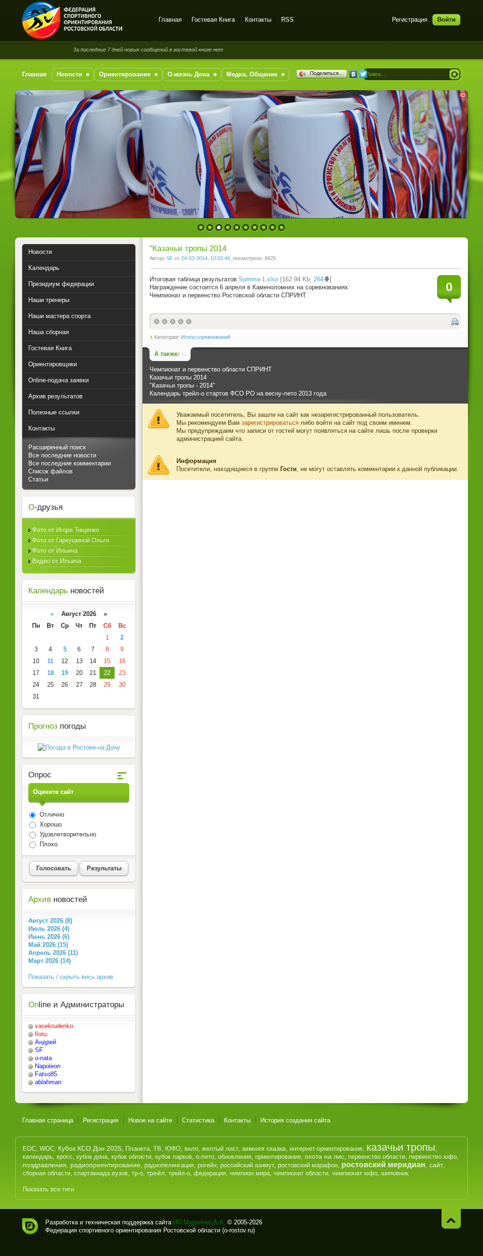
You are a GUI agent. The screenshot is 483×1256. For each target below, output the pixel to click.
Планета (137, 1148)
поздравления (45, 1165)
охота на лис (324, 1156)
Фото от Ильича (54, 550)
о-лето (205, 1156)
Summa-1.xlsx (258, 279)
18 (50, 672)
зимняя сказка (264, 1148)
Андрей (45, 1041)
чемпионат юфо (354, 1173)
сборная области (46, 1173)
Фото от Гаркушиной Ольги (70, 540)
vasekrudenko (54, 1025)
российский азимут (247, 1165)
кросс (65, 1156)
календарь (38, 1156)
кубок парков (173, 1156)
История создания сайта (295, 1120)
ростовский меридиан (383, 1165)
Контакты (258, 19)
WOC (47, 1148)
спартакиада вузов (101, 1173)
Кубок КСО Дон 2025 (90, 1148)
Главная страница (47, 1120)
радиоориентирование (105, 1165)
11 (50, 661)
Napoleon (47, 1066)
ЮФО (173, 1148)
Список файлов (50, 471)
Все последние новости (62, 455)
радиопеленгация (169, 1165)
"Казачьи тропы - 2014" (182, 385)
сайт (436, 1165)
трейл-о (179, 1173)
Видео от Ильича (56, 561)
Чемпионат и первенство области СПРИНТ (211, 369)
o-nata (43, 1058)
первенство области (376, 1156)
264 (319, 279)
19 (64, 672)
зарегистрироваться (270, 422)
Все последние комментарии (69, 463)
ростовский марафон (308, 1165)
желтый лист (220, 1148)
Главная (170, 19)
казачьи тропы (400, 1147)
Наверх (451, 1218)
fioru (41, 1033)
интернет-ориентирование (326, 1148)
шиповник (394, 1173)
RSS (287, 19)
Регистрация (409, 19)
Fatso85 (46, 1074)
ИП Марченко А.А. (199, 1222)
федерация (210, 1173)
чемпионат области (301, 1173)
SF (170, 258)
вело (191, 1148)
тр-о (137, 1173)
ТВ (157, 1148)
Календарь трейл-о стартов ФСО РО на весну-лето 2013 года (238, 393)
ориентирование (278, 1156)
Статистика (198, 1120)
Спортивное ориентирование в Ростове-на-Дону (84, 20)
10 (281, 227)
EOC (29, 1148)
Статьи (38, 479)
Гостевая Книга (213, 19)
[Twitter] (363, 74)
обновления (234, 1156)
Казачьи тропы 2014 (178, 377)
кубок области (131, 1156)
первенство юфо (433, 1156)
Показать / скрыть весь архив (70, 976)
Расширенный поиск (57, 447)
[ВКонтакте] (353, 74)
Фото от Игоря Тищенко (65, 529)
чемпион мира (250, 1173)
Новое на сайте (150, 1120)
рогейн (207, 1165)
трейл (156, 1173)
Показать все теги (48, 1189)
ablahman (48, 1082)
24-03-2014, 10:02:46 (205, 258)
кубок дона (92, 1156)
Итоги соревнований (205, 337)
